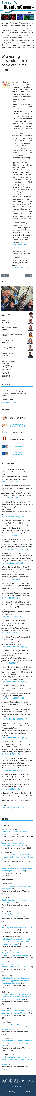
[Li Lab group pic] (18, 298)
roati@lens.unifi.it (8, 402)
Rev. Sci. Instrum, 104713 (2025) (15, 549)
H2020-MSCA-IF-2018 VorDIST (21, 446)
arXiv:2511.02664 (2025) (10, 498)
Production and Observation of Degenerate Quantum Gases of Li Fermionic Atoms (15, 1026)
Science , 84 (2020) (10, 663)
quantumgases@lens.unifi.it (18, 1091)
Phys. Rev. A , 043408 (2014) (13, 808)
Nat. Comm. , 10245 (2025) (12, 535)
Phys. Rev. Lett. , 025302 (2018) (14, 738)
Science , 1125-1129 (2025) (13, 516)
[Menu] (33, 7)
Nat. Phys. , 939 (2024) (11, 598)
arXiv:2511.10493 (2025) (10, 482)
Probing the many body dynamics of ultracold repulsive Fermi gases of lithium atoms (17, 856)
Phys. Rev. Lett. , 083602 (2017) (14, 770)
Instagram (19, 1086)
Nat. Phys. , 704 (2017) (11, 754)
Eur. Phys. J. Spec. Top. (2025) (12, 563)
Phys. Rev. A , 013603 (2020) (13, 698)
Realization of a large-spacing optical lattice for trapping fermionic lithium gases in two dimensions (15, 980)
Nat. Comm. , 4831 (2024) (12, 579)
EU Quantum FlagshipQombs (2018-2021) (18, 425)
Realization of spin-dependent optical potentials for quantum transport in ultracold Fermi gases (16, 941)
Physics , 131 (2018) (20, 267)
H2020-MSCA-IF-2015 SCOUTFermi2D (18, 454)
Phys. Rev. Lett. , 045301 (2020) (14, 682)
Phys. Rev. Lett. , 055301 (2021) (14, 647)
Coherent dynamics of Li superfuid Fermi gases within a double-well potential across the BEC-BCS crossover (17, 996)
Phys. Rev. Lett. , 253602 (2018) (14, 719)
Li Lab (3, 73)
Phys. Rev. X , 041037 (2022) (13, 616)
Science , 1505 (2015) (11, 789)
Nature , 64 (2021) (10, 633)
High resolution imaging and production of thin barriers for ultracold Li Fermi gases (17, 1043)
